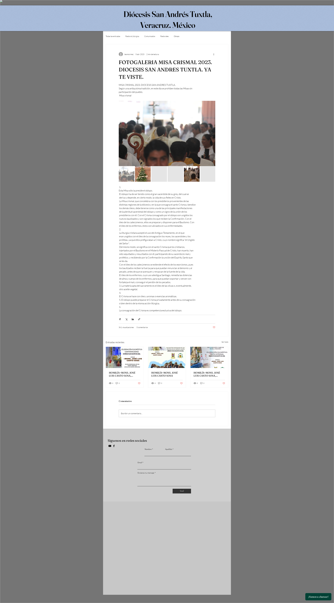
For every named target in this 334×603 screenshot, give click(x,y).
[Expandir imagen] (167, 133)
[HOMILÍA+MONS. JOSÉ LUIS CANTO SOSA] (167, 357)
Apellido (168, 449)
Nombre (148, 449)
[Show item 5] (192, 174)
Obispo (176, 36)
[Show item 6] (208, 174)
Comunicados (149, 36)
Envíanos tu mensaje (146, 473)
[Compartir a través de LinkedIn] (133, 319)
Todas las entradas (113, 36)
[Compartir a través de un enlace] (139, 319)
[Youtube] (109, 445)
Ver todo (224, 342)
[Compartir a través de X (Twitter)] (126, 319)
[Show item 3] (159, 174)
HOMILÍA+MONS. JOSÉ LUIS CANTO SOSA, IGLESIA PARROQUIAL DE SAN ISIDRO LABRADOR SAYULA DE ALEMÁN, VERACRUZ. (123, 374)
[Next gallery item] (212, 133)
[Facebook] (113, 445)
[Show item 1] (126, 174)
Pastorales (164, 36)
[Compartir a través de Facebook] (120, 319)
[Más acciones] (213, 54)
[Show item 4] (175, 174)
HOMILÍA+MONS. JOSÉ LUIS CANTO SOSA (164, 374)
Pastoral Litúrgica (132, 36)
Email (140, 462)
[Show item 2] (143, 174)
